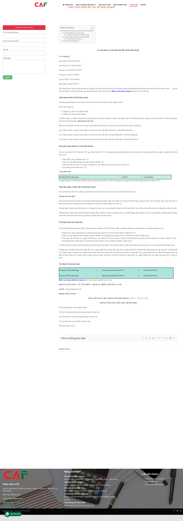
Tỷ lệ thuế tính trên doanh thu (74, 38)
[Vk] (167, 338)
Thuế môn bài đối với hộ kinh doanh (74, 33)
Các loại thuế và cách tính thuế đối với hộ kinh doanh (77, 31)
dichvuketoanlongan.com (15, 502)
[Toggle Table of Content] (91, 28)
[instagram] (181, 510)
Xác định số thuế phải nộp (71, 41)
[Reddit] (149, 338)
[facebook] (174, 510)
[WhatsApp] (156, 338)
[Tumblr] (160, 338)
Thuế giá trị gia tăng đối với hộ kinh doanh (78, 34)
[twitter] (177, 510)
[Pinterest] (163, 338)
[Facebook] (143, 338)
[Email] (173, 338)
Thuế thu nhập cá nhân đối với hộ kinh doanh (76, 37)
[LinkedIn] (153, 338)
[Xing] (170, 338)
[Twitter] (146, 338)
